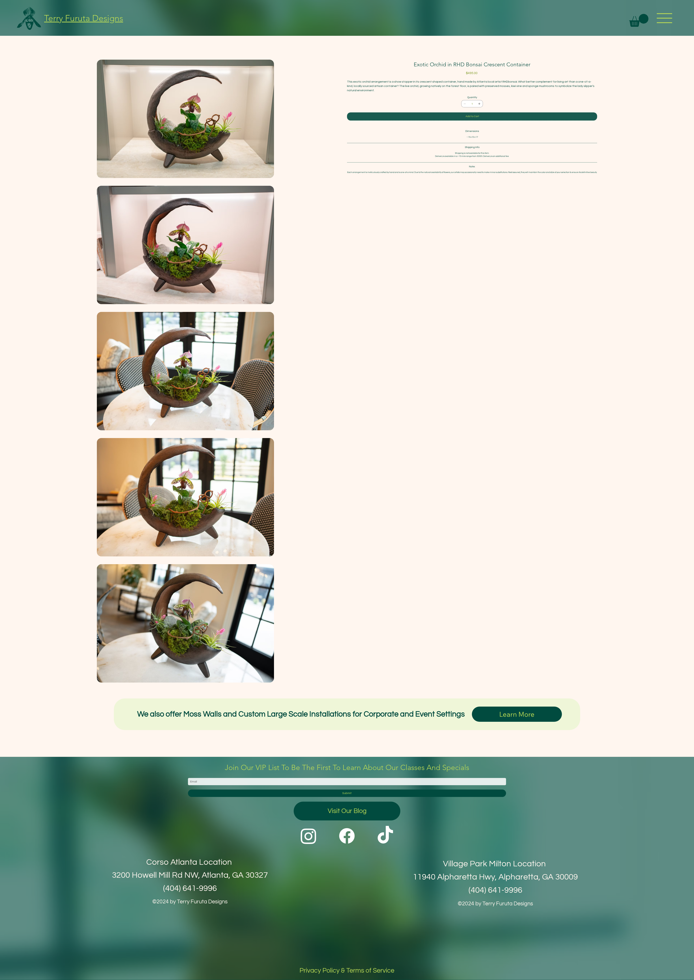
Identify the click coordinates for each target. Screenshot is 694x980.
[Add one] (479, 103)
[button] (638, 20)
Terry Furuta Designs (83, 18)
